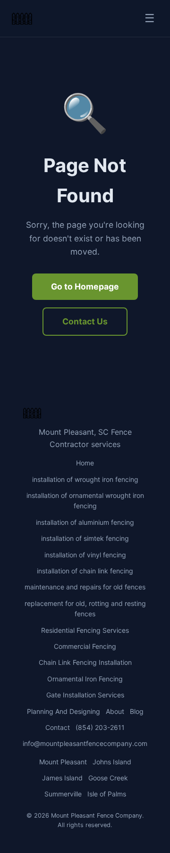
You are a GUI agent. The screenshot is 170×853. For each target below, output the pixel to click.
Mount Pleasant (63, 762)
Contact (57, 727)
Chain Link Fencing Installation (85, 662)
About (115, 711)
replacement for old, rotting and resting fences (85, 608)
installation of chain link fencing (85, 571)
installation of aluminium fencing (85, 522)
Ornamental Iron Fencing (85, 679)
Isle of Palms (106, 794)
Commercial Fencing (85, 646)
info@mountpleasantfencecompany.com (85, 743)
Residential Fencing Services (85, 630)
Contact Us (85, 321)
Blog (137, 711)
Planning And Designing (63, 711)
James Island (62, 778)
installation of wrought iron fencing (85, 479)
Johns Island (112, 762)
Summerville (63, 794)
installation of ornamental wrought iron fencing (85, 500)
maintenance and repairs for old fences (85, 587)
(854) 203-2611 (100, 727)
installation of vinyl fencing (85, 555)
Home (85, 463)
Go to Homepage (85, 286)
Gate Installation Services (85, 695)
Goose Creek (108, 778)
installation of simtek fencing (85, 538)
